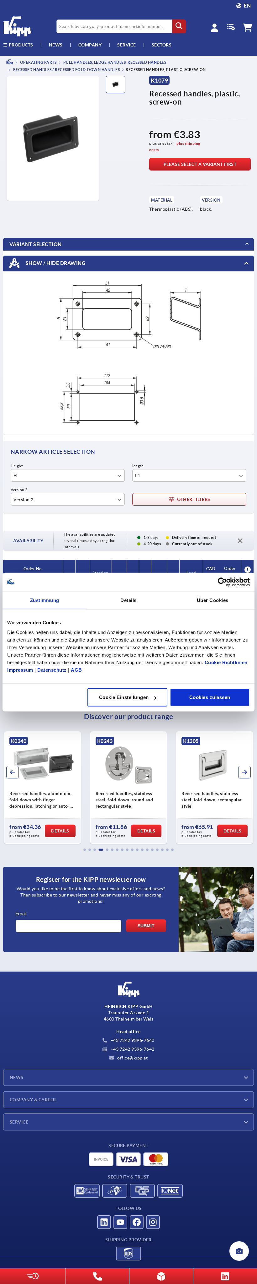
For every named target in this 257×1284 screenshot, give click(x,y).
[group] (42, 787)
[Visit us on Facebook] (137, 1222)
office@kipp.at (132, 1057)
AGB (76, 670)
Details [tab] (128, 600)
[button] (84, 849)
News (17, 1077)
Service (19, 1121)
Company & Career (33, 1099)
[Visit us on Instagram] (153, 1222)
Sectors (162, 45)
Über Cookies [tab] (212, 600)
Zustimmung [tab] (44, 600)
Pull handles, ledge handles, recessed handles (114, 62)
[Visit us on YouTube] (120, 1222)
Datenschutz (52, 670)
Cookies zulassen (209, 697)
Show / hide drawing (55, 263)
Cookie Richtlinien (226, 662)
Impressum (20, 670)
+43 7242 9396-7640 (132, 1040)
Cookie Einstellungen (124, 697)
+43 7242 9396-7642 (132, 1049)
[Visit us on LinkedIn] (104, 1222)
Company (90, 45)
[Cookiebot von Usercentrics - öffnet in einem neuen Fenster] (222, 582)
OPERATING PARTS (37, 62)
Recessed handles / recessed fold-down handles (66, 70)
